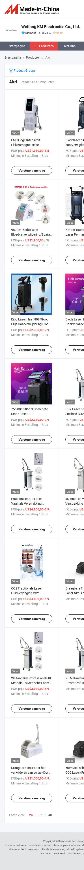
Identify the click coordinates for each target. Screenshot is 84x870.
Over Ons (69, 46)
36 (40, 815)
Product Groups (24, 70)
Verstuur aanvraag (32, 170)
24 (31, 815)
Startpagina (17, 46)
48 (50, 815)
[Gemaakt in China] (32, 9)
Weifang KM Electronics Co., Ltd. (50, 26)
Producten (46, 46)
